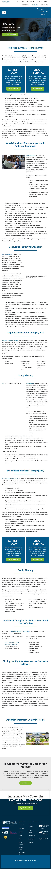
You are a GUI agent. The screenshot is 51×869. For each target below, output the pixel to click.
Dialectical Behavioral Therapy (10, 478)
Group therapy (30, 383)
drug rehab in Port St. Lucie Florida (20, 631)
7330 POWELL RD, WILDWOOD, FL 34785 (45, 827)
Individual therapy (31, 155)
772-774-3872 (44, 838)
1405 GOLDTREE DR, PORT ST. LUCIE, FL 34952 (44, 833)
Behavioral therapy (7, 254)
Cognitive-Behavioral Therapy (10, 340)
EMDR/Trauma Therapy (11, 644)
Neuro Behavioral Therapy (12, 642)
